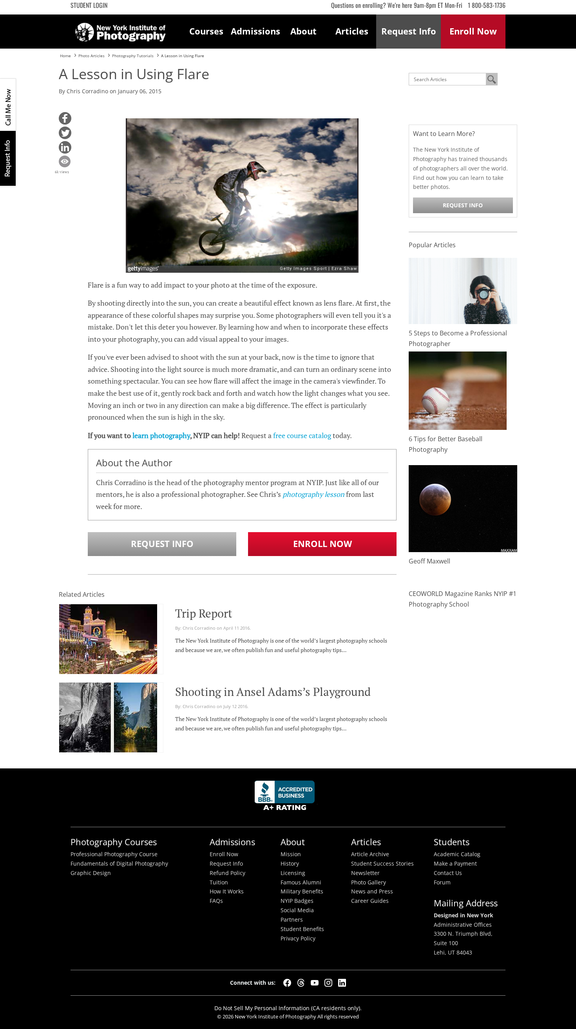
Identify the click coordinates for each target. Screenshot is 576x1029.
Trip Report (203, 613)
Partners (292, 919)
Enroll (473, 31)
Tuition (219, 882)
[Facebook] (287, 983)
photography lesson (313, 494)
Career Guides (370, 900)
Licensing (293, 873)
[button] (65, 118)
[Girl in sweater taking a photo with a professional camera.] (463, 290)
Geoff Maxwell (429, 561)
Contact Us (448, 873)
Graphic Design (91, 873)
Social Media (297, 910)
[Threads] (301, 983)
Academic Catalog (457, 854)
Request (408, 31)
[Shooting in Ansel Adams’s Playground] (108, 720)
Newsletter (365, 873)
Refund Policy (227, 873)
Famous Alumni (301, 882)
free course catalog (302, 435)
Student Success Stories (382, 863)
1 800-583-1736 (486, 5)
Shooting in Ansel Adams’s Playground (273, 691)
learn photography (161, 435)
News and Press (372, 891)
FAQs (216, 900)
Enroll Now (322, 543)
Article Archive (370, 854)
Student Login (89, 5)
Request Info (8, 158)
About (303, 31)
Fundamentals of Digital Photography (119, 863)
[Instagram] (328, 983)
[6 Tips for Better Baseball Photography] (458, 390)
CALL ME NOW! (8, 104)
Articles (351, 31)
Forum (442, 882)
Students (451, 842)
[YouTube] (315, 983)
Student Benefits (302, 929)
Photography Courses (114, 842)
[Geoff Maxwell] (463, 508)
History (290, 863)
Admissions (255, 31)
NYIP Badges (297, 900)
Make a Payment (455, 863)
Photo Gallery (368, 882)
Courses (206, 31)
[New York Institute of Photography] (120, 30)
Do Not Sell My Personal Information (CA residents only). (288, 1008)
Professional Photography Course (114, 854)
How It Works (227, 891)
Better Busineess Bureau (286, 797)
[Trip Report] (108, 642)
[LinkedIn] (342, 983)
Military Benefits (302, 891)
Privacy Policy (298, 938)
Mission (291, 854)
